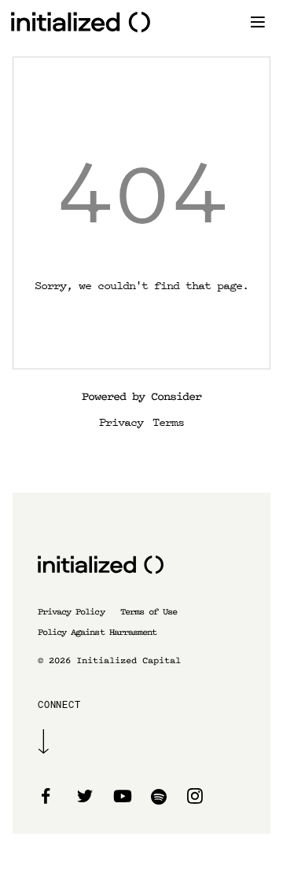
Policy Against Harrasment (97, 632)
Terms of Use (148, 612)
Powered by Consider (141, 396)
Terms (168, 421)
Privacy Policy (71, 612)
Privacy (121, 421)
